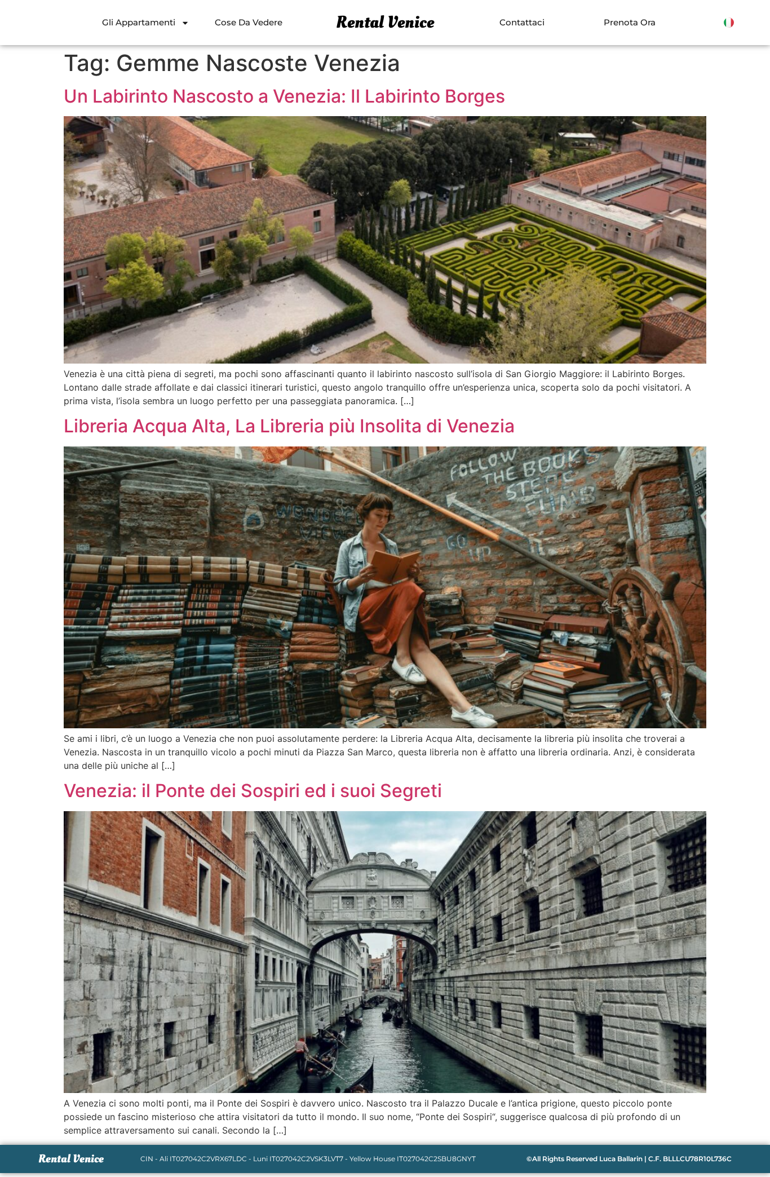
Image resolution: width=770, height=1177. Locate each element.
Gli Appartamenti (138, 22)
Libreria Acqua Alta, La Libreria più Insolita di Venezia (289, 426)
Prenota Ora (630, 22)
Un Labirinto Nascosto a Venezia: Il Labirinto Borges (284, 96)
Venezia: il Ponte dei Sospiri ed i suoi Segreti (253, 791)
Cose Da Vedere (248, 22)
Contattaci (522, 22)
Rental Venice (385, 22)
